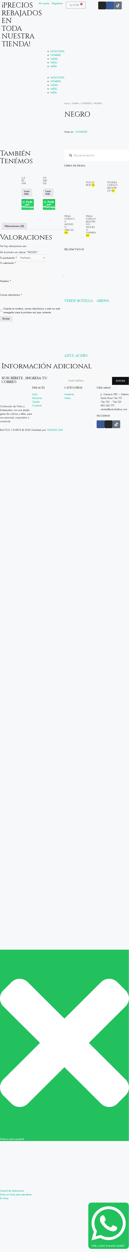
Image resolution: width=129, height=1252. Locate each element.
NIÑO (53, 62)
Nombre (5, 281)
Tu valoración (8, 263)
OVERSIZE (86, 103)
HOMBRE (55, 55)
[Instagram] (102, 5)
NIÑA (53, 66)
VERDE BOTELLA (78, 301)
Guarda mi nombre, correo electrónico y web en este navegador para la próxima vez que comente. (31, 310)
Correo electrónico (11, 295)
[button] (64, 74)
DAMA (54, 59)
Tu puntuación (8, 258)
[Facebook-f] (110, 5)
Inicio (67, 103)
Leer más (27, 192)
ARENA (103, 301)
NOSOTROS (57, 51)
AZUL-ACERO (76, 355)
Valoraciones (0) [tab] (14, 226)
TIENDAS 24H (55, 430)
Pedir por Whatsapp (28, 204)
